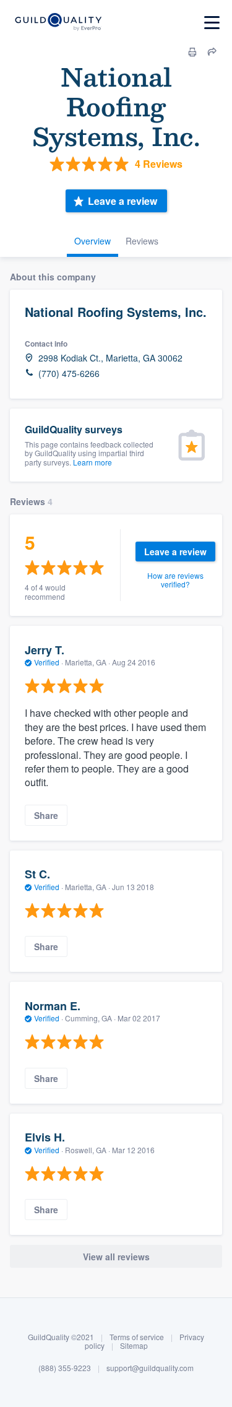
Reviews (142, 241)
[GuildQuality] (57, 22)
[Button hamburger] (212, 22)
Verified (46, 662)
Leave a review (122, 201)
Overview (92, 241)
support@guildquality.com (150, 1367)
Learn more (92, 462)
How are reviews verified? (175, 579)
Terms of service (137, 1336)
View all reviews (116, 1256)
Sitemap (134, 1345)
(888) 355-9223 (64, 1367)
